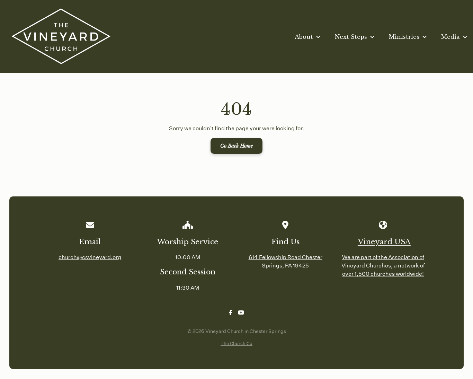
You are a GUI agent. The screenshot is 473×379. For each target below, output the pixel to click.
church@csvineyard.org (90, 257)
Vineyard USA (384, 241)
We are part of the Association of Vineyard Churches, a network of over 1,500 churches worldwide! (383, 265)
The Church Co (236, 343)
